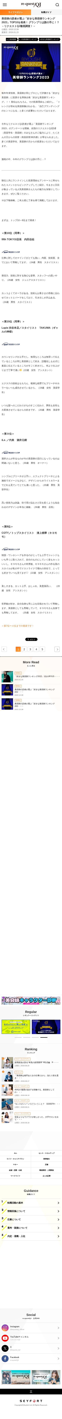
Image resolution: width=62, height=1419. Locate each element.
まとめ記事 (47, 1176)
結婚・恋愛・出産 (15, 1170)
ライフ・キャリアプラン (15, 1159)
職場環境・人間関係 (46, 1170)
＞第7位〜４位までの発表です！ (18, 626)
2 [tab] (26, 1038)
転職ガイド (46, 12)
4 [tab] (43, 1038)
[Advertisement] (31, 856)
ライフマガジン (15, 12)
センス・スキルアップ (47, 1153)
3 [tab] (35, 1038)
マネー (15, 1164)
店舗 (46, 1164)
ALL (15, 1153)
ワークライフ (15, 1176)
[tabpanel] (16, 1027)
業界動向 (46, 1159)
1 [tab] (18, 1038)
